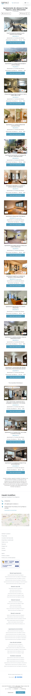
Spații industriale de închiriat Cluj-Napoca (15, 661)
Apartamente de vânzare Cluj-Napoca (15, 575)
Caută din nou (6, 13)
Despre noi (4, 546)
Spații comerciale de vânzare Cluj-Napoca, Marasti (15, 618)
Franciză (4, 544)
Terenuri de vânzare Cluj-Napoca (15, 601)
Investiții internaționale (7, 538)
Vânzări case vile (15, 586)
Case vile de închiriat (15, 642)
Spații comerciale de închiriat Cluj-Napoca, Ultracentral (15, 666)
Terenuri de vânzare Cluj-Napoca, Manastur (15, 608)
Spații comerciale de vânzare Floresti (15, 622)
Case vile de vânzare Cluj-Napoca (15, 588)
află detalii (17, 686)
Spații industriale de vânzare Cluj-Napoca (15, 620)
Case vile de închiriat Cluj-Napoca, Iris (15, 645)
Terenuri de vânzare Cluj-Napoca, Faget (15, 603)
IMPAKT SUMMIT (6, 533)
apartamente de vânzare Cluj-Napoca (17, 482)
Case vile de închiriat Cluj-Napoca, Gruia (15, 651)
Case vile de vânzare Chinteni (15, 591)
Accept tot (20, 692)
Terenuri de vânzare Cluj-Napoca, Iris (15, 610)
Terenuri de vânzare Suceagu (15, 606)
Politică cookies (5, 555)
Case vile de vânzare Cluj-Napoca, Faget (15, 595)
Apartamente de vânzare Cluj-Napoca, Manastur (15, 580)
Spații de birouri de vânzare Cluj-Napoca (15, 616)
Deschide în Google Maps (10, 510)
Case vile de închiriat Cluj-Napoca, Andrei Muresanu (15, 649)
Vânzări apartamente (15, 573)
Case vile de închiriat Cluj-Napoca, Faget (15, 652)
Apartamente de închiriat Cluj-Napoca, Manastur (15, 639)
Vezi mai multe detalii (15, 42)
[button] (28, 13)
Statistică (16, 688)
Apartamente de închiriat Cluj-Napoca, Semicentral (15, 636)
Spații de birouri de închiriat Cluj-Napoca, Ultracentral (15, 662)
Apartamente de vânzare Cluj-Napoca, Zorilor (15, 583)
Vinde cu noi (5, 542)
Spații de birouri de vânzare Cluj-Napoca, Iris (15, 623)
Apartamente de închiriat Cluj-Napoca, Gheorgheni (15, 637)
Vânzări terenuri (15, 600)
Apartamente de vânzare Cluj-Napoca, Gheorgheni (15, 576)
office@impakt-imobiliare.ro (11, 504)
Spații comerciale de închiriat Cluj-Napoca (15, 659)
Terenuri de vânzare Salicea (15, 605)
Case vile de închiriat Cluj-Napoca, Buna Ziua (15, 647)
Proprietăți (4, 536)
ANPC (3, 553)
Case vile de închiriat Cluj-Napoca (15, 644)
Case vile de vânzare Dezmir (15, 590)
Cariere (3, 548)
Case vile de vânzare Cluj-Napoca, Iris (15, 593)
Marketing (23, 688)
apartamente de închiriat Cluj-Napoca (12, 483)
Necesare (9, 688)
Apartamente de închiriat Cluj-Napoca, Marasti (15, 634)
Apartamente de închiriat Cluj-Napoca (16, 630)
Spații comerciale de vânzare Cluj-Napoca (15, 615)
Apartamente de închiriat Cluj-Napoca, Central (15, 632)
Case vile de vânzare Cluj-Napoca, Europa (15, 596)
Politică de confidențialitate (8, 557)
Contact (4, 550)
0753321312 (7, 501)
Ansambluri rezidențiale (7, 540)
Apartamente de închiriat (15, 629)
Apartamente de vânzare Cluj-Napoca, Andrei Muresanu (15, 581)
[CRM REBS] (18, 677)
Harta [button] (24, 29)
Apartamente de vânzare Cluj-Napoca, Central (15, 578)
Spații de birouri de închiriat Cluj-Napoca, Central (15, 664)
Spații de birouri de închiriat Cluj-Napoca (15, 657)
